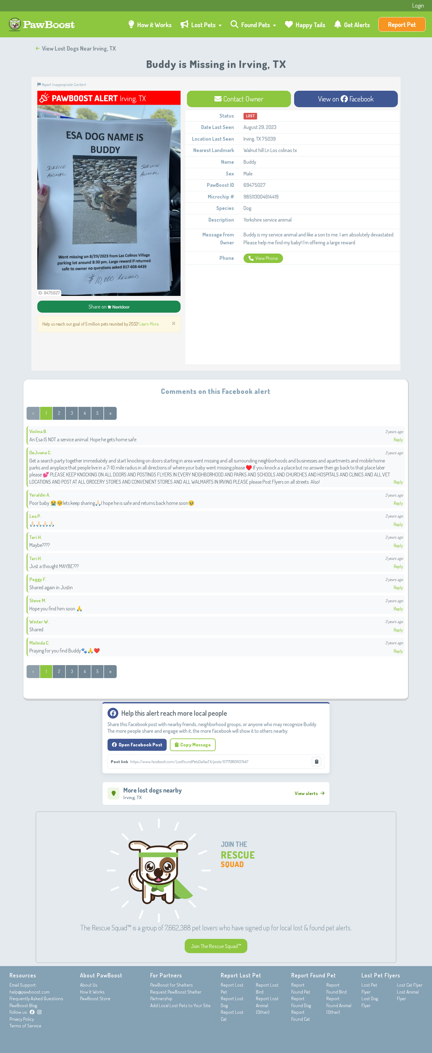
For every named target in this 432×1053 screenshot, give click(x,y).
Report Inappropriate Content (63, 84)
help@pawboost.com (29, 992)
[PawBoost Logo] (42, 24)
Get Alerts (356, 25)
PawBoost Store (95, 998)
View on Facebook (346, 98)
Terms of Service (25, 1026)
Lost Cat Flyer (410, 985)
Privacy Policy (21, 1019)
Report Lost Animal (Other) (267, 1005)
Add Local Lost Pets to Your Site (180, 1005)
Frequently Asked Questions (36, 998)
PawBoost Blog (23, 1005)
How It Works (92, 992)
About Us (88, 985)
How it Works (154, 25)
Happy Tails (309, 25)
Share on (98, 306)
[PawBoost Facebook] (32, 1012)
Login (418, 5)
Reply (398, 439)
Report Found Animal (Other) (338, 1005)
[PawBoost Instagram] (39, 1012)
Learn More (148, 324)
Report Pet (402, 24)
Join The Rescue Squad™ (216, 946)
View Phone (267, 258)
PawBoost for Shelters (171, 985)
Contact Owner (242, 98)
